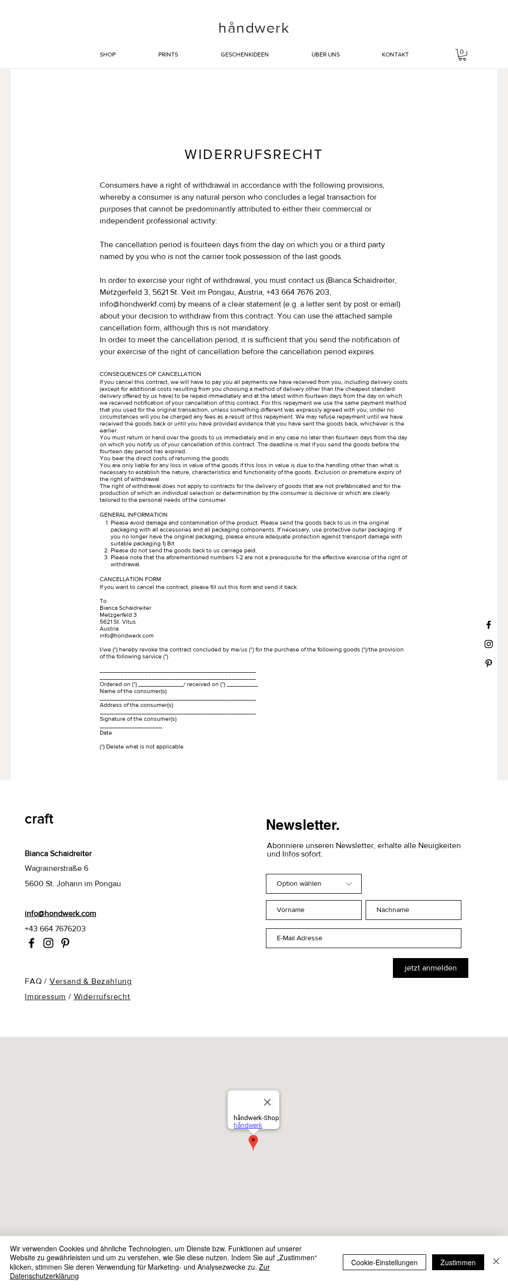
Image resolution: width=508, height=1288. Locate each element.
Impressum (45, 996)
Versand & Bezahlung (91, 981)
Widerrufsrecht (102, 996)
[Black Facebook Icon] (488, 624)
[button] (462, 55)
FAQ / (37, 981)
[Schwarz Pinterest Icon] (488, 663)
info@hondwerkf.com (137, 304)
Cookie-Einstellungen (384, 1262)
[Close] (496, 1262)
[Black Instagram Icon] (488, 644)
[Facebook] (31, 943)
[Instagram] (48, 943)
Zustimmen (458, 1262)
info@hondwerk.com (127, 635)
